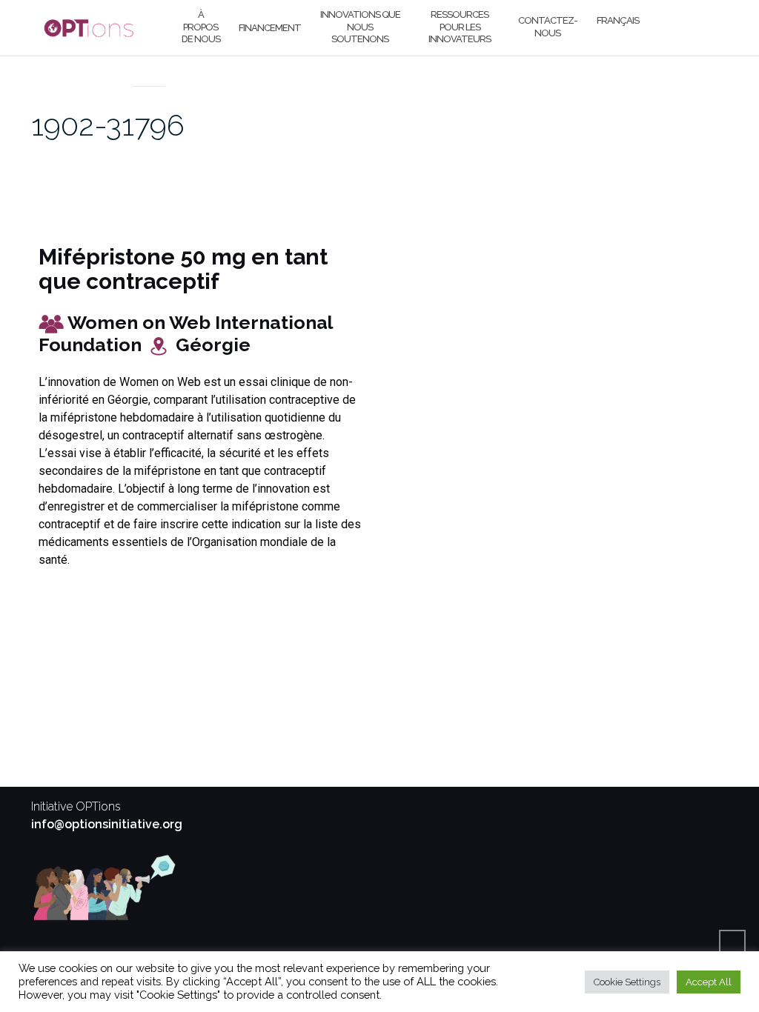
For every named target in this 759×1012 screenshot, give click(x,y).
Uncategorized (149, 68)
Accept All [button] (709, 982)
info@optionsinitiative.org (106, 824)
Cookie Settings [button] (627, 982)
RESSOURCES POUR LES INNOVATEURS (459, 27)
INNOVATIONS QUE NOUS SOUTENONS (360, 27)
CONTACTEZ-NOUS (547, 27)
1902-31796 (108, 124)
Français (617, 20)
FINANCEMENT (270, 27)
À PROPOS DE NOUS (201, 27)
